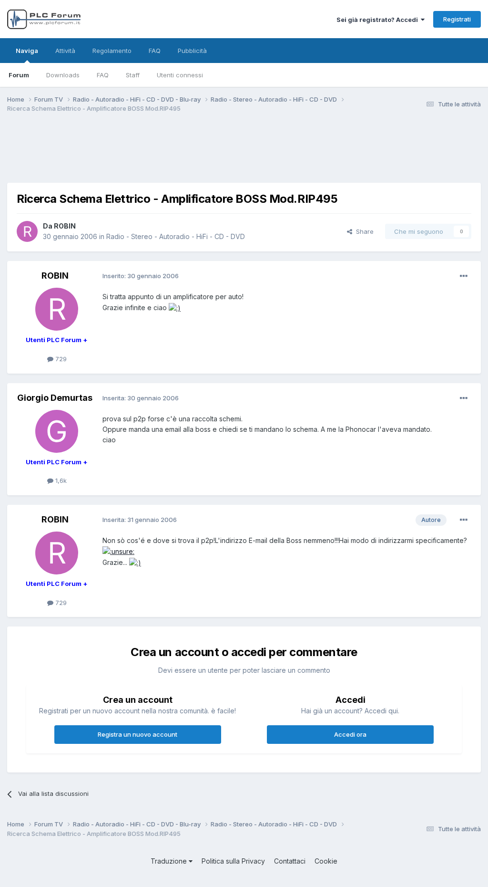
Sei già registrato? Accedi (378, 19)
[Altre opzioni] (463, 276)
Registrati (457, 19)
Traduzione (170, 861)
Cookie (326, 861)
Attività (65, 50)
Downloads (63, 75)
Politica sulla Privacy (233, 861)
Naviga (27, 50)
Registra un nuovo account (137, 734)
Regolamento (112, 50)
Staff (133, 75)
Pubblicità (192, 50)
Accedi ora (350, 734)
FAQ (103, 75)
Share (363, 231)
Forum (19, 75)
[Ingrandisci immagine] (175, 307)
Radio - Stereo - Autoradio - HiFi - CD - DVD (175, 236)
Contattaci (289, 861)
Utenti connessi (180, 75)
